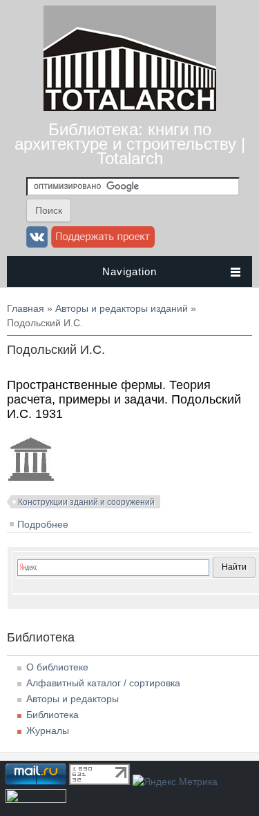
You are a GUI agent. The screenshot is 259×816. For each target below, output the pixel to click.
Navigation (129, 271)
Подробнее (42, 524)
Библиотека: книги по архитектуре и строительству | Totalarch (130, 144)
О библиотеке (57, 667)
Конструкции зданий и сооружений (86, 502)
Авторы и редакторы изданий (121, 308)
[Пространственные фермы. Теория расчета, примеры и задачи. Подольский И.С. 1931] (31, 480)
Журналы (47, 730)
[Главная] (130, 107)
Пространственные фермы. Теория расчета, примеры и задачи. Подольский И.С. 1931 (124, 399)
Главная (25, 308)
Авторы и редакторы (72, 698)
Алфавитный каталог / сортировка (103, 682)
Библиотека (52, 714)
